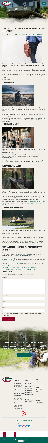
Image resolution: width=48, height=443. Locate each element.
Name (4, 296)
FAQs (37, 391)
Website (4, 307)
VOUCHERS (4, 437)
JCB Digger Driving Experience (28, 398)
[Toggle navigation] (44, 3)
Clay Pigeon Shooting (28, 392)
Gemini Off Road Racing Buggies (29, 395)
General (10, 266)
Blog (37, 396)
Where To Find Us (39, 389)
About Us (37, 384)
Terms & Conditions (39, 402)
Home (37, 379)
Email (4, 301)
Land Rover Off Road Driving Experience (28, 389)
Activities (38, 393)
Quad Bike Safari (28, 386)
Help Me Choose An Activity (39, 387)
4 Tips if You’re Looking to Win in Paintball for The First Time (20, 267)
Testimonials (38, 398)
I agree (20, 441)
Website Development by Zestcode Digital (24, 428)
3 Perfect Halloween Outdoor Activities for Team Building (18, 269)
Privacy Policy (19, 420)
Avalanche (39, 34)
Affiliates (38, 400)
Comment (5, 277)
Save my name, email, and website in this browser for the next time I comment (23, 314)
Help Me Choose (24, 355)
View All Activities (28, 401)
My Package (38, 381)
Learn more (27, 441)
